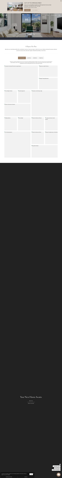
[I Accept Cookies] (33, 473)
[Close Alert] (61, 1)
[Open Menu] (59, 15)
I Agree (31, 474)
